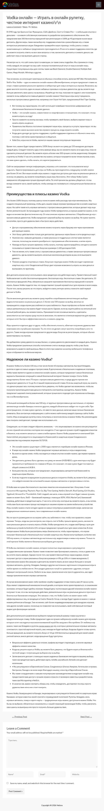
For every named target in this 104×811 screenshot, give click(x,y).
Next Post (86, 717)
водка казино (45, 626)
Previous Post (19, 717)
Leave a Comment (14, 27)
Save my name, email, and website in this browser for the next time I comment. (42, 783)
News (25, 27)
